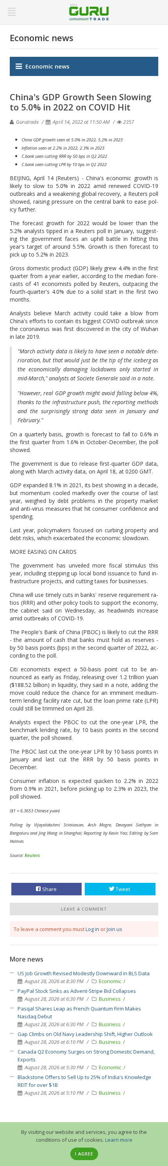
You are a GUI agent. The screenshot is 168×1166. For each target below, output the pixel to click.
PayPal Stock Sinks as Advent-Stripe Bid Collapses (77, 990)
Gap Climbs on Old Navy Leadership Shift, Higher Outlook (85, 1034)
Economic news (47, 66)
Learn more (118, 1139)
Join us (114, 929)
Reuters (32, 855)
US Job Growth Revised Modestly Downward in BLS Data (84, 973)
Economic (110, 981)
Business (110, 998)
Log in (92, 929)
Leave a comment (84, 909)
